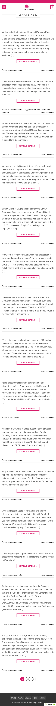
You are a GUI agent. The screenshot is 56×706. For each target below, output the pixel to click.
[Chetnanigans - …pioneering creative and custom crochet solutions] (28, 7)
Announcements (16, 70)
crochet (33, 110)
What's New (14, 417)
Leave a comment (47, 70)
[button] (4, 7)
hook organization (43, 110)
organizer (5, 112)
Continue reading (28, 61)
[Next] (34, 679)
